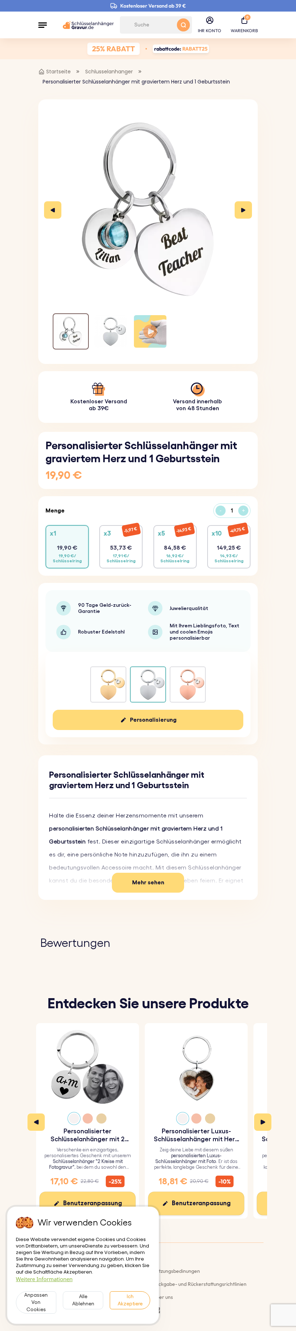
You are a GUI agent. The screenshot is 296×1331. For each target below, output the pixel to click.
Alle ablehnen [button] (83, 1300)
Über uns (163, 1297)
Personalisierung (153, 720)
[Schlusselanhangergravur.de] (88, 25)
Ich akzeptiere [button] (130, 1300)
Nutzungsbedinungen (176, 1271)
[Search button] (183, 24)
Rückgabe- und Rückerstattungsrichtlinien (200, 1284)
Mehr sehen (148, 882)
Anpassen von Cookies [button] (36, 1302)
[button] (42, 25)
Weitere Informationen (44, 1279)
